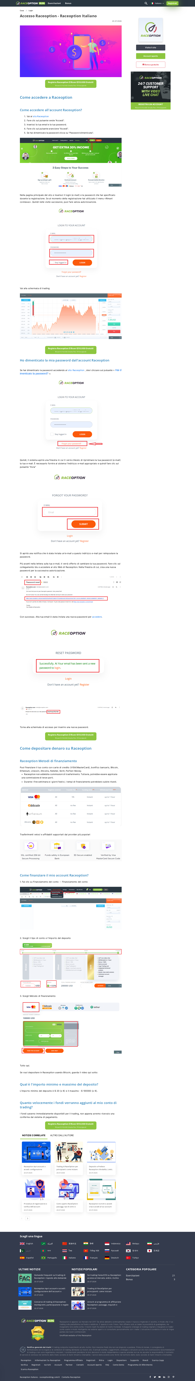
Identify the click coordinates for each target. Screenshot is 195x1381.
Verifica (24, 1365)
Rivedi (145, 1360)
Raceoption (26, 1360)
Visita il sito (150, 47)
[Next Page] (27, 1218)
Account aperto (150, 56)
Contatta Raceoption (71, 1377)
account (58, 1365)
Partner (69, 1365)
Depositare (121, 1360)
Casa (22, 11)
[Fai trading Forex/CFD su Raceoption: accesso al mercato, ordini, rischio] (78, 1278)
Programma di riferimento (140, 1365)
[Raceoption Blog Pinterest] (172, 1377)
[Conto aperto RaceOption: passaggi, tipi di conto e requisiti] (69, 1189)
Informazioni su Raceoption (47, 1360)
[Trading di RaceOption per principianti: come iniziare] (69, 1152)
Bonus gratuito (151, 64)
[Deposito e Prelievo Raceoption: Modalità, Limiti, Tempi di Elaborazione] (101, 1152)
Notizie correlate (34, 1135)
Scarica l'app (158, 1360)
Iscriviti (47, 1365)
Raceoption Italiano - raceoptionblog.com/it (40, 1377)
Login (110, 1360)
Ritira (101, 1360)
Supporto (134, 1360)
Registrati (172, 3)
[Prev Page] (22, 1218)
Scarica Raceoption (29, 1369)
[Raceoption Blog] (37, 1323)
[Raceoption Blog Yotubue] (158, 1377)
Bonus (68, 3)
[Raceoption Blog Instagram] (167, 1377)
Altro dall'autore (62, 1135)
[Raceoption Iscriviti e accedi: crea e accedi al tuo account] (101, 1189)
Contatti (80, 1365)
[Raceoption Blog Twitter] (153, 1377)
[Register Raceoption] (151, 87)
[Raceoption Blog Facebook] (149, 1377)
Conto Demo (118, 1365)
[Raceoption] (151, 41)
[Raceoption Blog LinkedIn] (163, 1377)
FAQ (107, 1365)
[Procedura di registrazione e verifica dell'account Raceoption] (36, 1189)
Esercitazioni (54, 3)
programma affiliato (73, 1360)
